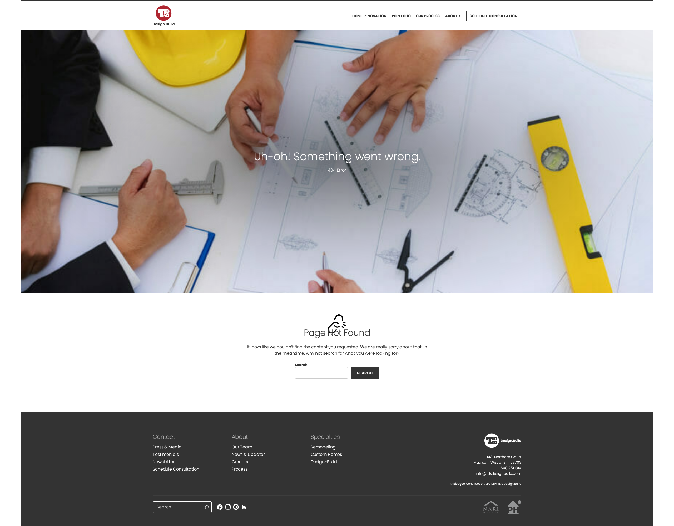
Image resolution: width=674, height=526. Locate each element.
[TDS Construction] (167, 15)
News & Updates (248, 454)
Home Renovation (369, 15)
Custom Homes (326, 454)
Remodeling (323, 447)
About (451, 15)
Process (239, 469)
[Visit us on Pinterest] (236, 507)
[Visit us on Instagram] (228, 507)
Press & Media (167, 447)
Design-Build (324, 462)
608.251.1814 (510, 468)
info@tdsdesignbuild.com (498, 473)
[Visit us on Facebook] (220, 507)
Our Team (242, 447)
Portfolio (401, 15)
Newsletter (164, 462)
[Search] (207, 507)
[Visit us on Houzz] (244, 507)
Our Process (428, 15)
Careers (240, 462)
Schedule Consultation (176, 469)
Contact (164, 437)
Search (301, 365)
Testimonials (166, 454)
